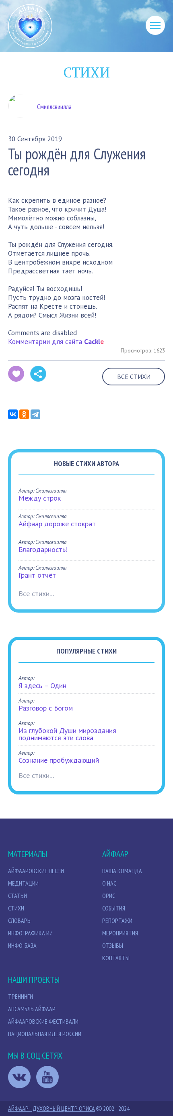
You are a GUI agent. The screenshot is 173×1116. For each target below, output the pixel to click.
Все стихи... (36, 593)
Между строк (40, 498)
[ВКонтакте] (13, 414)
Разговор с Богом (46, 708)
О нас (109, 883)
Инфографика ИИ (30, 933)
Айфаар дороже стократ (57, 523)
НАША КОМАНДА (122, 871)
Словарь (19, 920)
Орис (108, 896)
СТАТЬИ (17, 896)
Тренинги (20, 996)
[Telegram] (35, 414)
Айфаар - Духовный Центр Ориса (51, 1108)
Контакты (116, 958)
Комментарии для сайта (56, 341)
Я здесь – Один (42, 685)
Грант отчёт (37, 575)
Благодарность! (43, 549)
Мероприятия (120, 933)
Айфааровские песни (36, 871)
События (113, 908)
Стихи (16, 908)
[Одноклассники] (24, 414)
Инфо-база (22, 945)
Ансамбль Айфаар (32, 1009)
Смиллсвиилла (54, 107)
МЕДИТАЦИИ (23, 883)
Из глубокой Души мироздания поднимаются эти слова (67, 734)
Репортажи (117, 920)
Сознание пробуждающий (59, 760)
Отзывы (112, 945)
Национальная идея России (44, 1034)
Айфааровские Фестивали (43, 1021)
